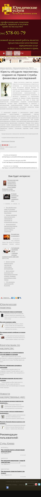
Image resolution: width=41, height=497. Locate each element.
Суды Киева (7, 443)
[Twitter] (14, 298)
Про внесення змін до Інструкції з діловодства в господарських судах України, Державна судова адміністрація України (10, 185)
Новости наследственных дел (20, 67)
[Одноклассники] (16, 298)
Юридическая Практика (8, 141)
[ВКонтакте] (12, 298)
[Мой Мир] (18, 298)
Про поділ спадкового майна (8, 322)
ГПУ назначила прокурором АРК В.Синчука (9, 283)
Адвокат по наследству (6, 67)
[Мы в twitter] (39, 485)
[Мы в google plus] (35, 485)
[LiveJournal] (20, 298)
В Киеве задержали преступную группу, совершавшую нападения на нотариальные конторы (11, 219)
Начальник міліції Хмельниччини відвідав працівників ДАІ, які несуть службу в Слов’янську (10, 228)
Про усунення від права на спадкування (11, 311)
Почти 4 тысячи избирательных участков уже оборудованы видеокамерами (9, 265)
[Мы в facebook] (7, 488)
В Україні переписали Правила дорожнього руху (14, 197)
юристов (27, 87)
